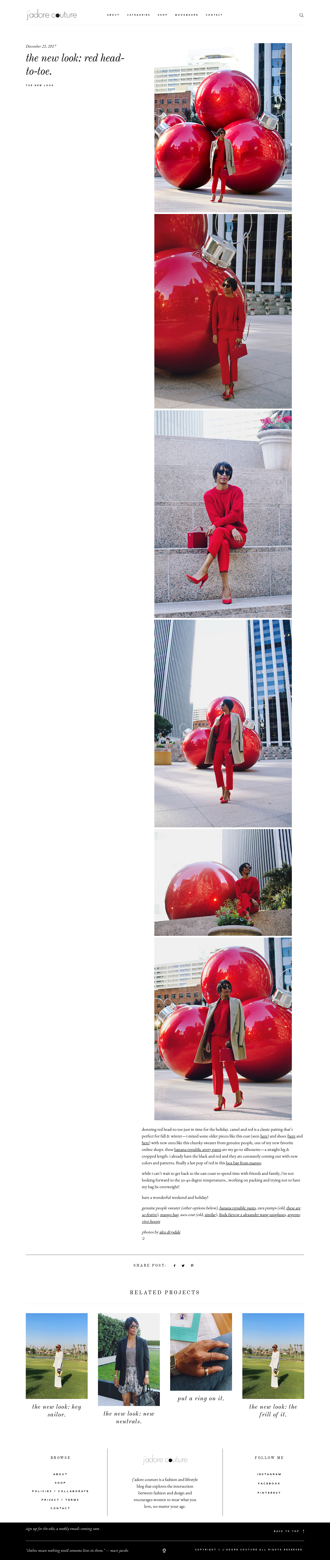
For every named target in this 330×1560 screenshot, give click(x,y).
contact (214, 15)
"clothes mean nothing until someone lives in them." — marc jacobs (77, 1550)
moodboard (187, 15)
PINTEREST (269, 1493)
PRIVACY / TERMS (61, 1500)
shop (163, 15)
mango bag (169, 1214)
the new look (40, 85)
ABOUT (60, 1474)
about (113, 15)
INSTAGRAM (269, 1474)
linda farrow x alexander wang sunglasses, (253, 1214)
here (264, 1136)
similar (210, 1214)
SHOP (60, 1483)
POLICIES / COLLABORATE (60, 1491)
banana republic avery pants (197, 1149)
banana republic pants (237, 1208)
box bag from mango (243, 1163)
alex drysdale (169, 1232)
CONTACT (61, 1508)
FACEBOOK (269, 1483)
